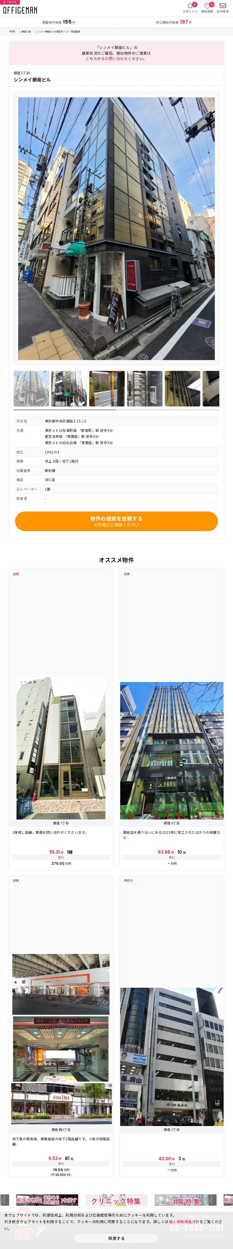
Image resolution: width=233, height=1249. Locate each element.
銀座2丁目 (26, 31)
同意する (116, 1238)
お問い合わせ (116, 58)
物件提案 (223, 11)
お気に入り (190, 8)
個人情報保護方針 (184, 1221)
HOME (12, 31)
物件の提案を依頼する (116, 521)
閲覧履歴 (207, 8)
